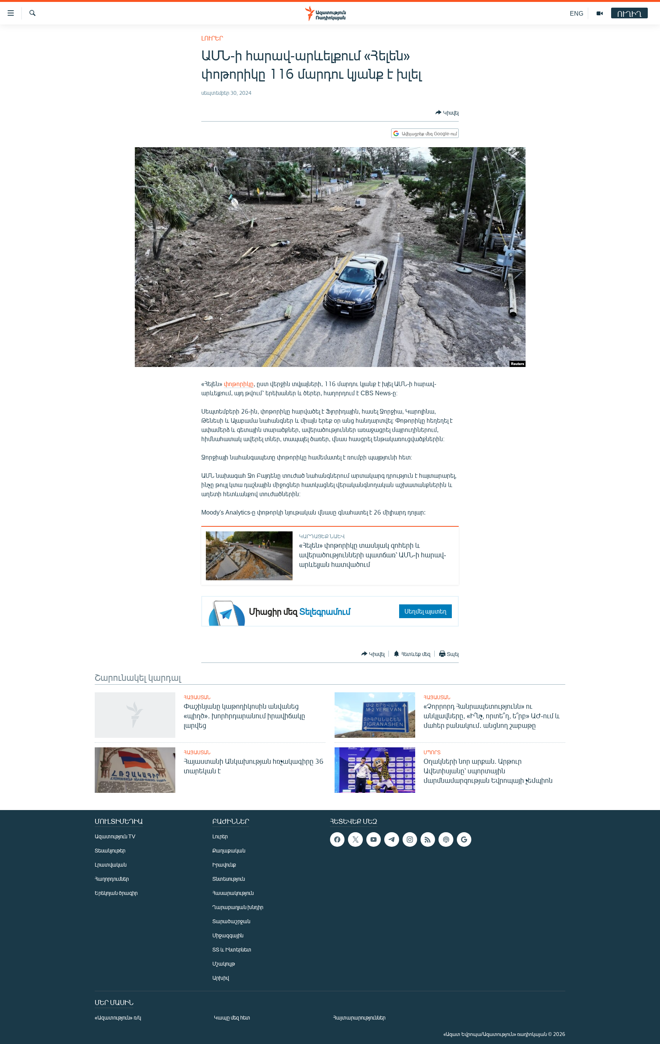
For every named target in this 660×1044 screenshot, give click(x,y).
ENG (576, 13)
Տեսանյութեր (110, 850)
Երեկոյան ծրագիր (116, 893)
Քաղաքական (228, 850)
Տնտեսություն (228, 878)
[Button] (447, 112)
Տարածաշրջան (231, 921)
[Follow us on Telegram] (391, 839)
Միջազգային (227, 935)
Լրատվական (110, 864)
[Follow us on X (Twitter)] (355, 839)
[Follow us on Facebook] (337, 839)
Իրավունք (224, 864)
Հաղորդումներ (112, 878)
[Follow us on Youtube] (373, 839)
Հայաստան (197, 697)
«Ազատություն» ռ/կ (118, 1017)
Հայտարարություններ (359, 1017)
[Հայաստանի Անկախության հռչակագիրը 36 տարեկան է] (135, 770)
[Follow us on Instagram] (410, 839)
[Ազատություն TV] (599, 13)
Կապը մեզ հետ (232, 1017)
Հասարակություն (233, 893)
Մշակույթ (223, 963)
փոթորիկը (239, 383)
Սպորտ (432, 752)
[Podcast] (445, 839)
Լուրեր (212, 38)
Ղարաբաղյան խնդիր (237, 907)
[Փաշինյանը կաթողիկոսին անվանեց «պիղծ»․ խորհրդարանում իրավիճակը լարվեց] (135, 715)
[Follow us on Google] (464, 839)
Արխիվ (220, 977)
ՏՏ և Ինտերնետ (231, 949)
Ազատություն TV (115, 836)
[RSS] (428, 839)
